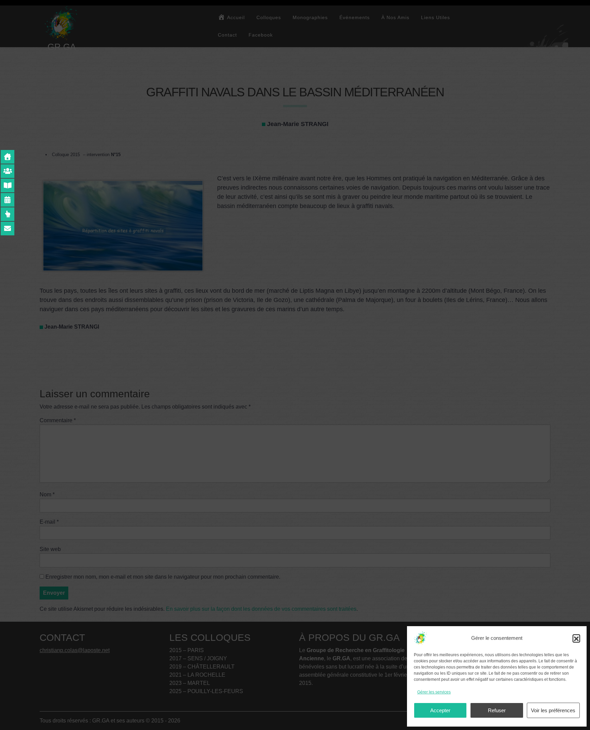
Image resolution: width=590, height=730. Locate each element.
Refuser (497, 710)
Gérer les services (434, 692)
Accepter (440, 710)
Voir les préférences (553, 710)
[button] (576, 638)
